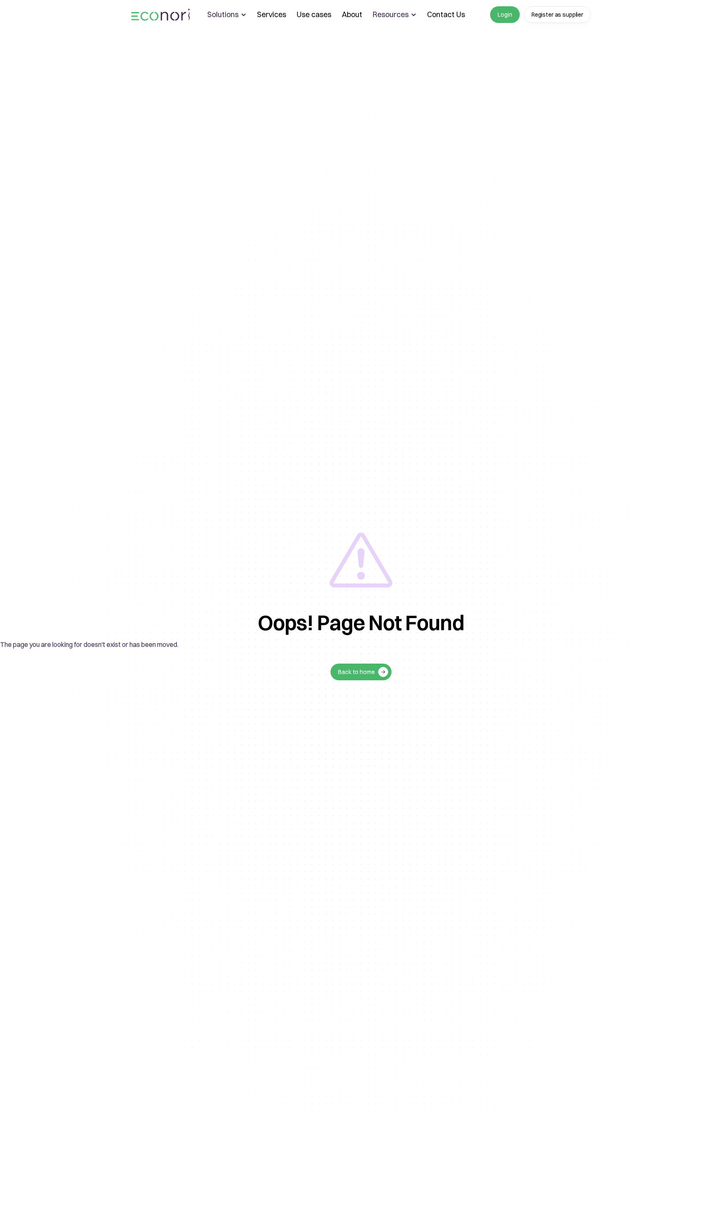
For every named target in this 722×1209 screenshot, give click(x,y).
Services (271, 14)
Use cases (314, 14)
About (352, 14)
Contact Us (446, 14)
